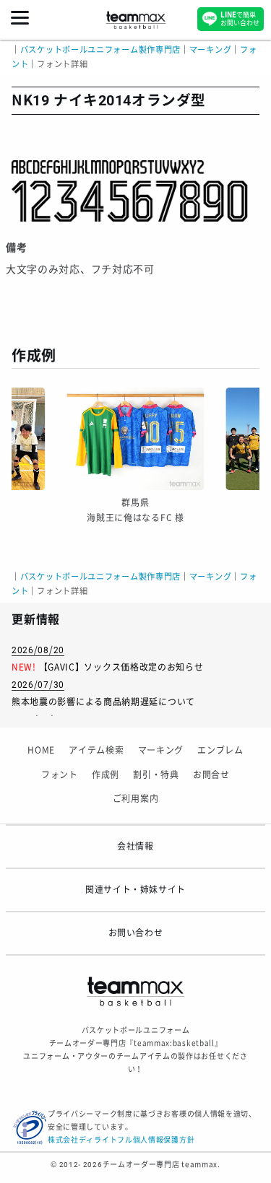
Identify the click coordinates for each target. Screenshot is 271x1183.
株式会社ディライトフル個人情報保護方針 (121, 1140)
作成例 (105, 775)
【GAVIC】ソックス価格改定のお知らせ (121, 668)
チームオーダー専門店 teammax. (161, 1165)
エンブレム (220, 751)
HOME (41, 751)
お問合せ (211, 775)
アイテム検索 (96, 751)
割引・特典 (156, 775)
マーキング (161, 751)
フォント (59, 775)
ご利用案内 (136, 799)
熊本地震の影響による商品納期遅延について (103, 702)
